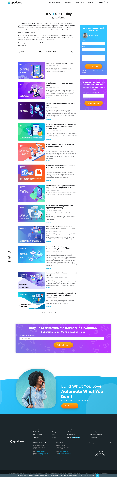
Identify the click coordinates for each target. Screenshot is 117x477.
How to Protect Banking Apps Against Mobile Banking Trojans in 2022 (60, 248)
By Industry (79, 2)
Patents (54, 437)
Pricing (54, 432)
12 (49, 313)
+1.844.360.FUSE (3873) (43, 453)
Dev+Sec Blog (37, 432)
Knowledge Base (71, 429)
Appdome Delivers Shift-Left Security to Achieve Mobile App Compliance (61, 294)
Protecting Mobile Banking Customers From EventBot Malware (60, 166)
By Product (68, 2)
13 (51, 313)
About (53, 434)
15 (55, 313)
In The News (70, 432)
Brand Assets (93, 437)
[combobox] (30, 51)
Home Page (36, 429)
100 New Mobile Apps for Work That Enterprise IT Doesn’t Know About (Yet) (60, 228)
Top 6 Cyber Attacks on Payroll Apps (60, 63)
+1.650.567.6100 (41, 451)
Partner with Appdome (96, 434)
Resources (90, 2)
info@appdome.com (42, 455)
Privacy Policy (93, 432)
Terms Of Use (93, 429)
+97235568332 (64, 451)
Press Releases (71, 434)
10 (44, 313)
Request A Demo (37, 434)
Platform (54, 429)
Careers (73, 437)
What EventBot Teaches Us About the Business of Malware (60, 145)
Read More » (49, 74)
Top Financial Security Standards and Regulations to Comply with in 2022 (60, 187)
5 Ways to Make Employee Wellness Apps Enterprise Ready (59, 207)
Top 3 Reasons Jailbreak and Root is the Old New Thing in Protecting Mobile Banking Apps (61, 126)
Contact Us (36, 437)
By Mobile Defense (54, 2)
